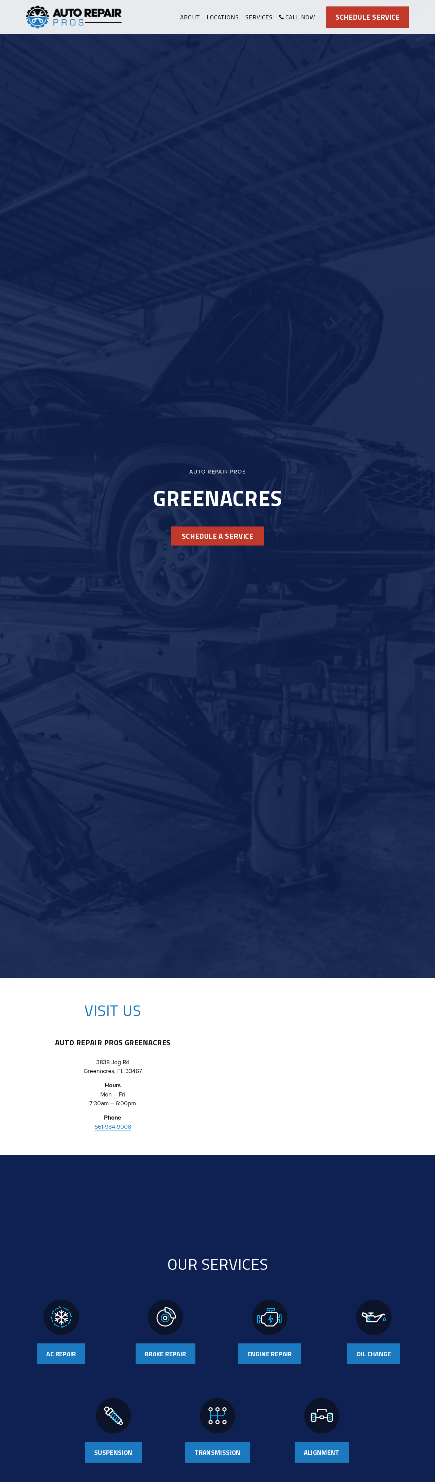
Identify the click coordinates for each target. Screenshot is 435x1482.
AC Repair (61, 1354)
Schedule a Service (218, 536)
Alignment (321, 1452)
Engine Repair (269, 1354)
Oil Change (373, 1354)
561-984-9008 (112, 1126)
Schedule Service (367, 17)
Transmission (217, 1452)
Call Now (300, 17)
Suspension (113, 1452)
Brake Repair (165, 1354)
